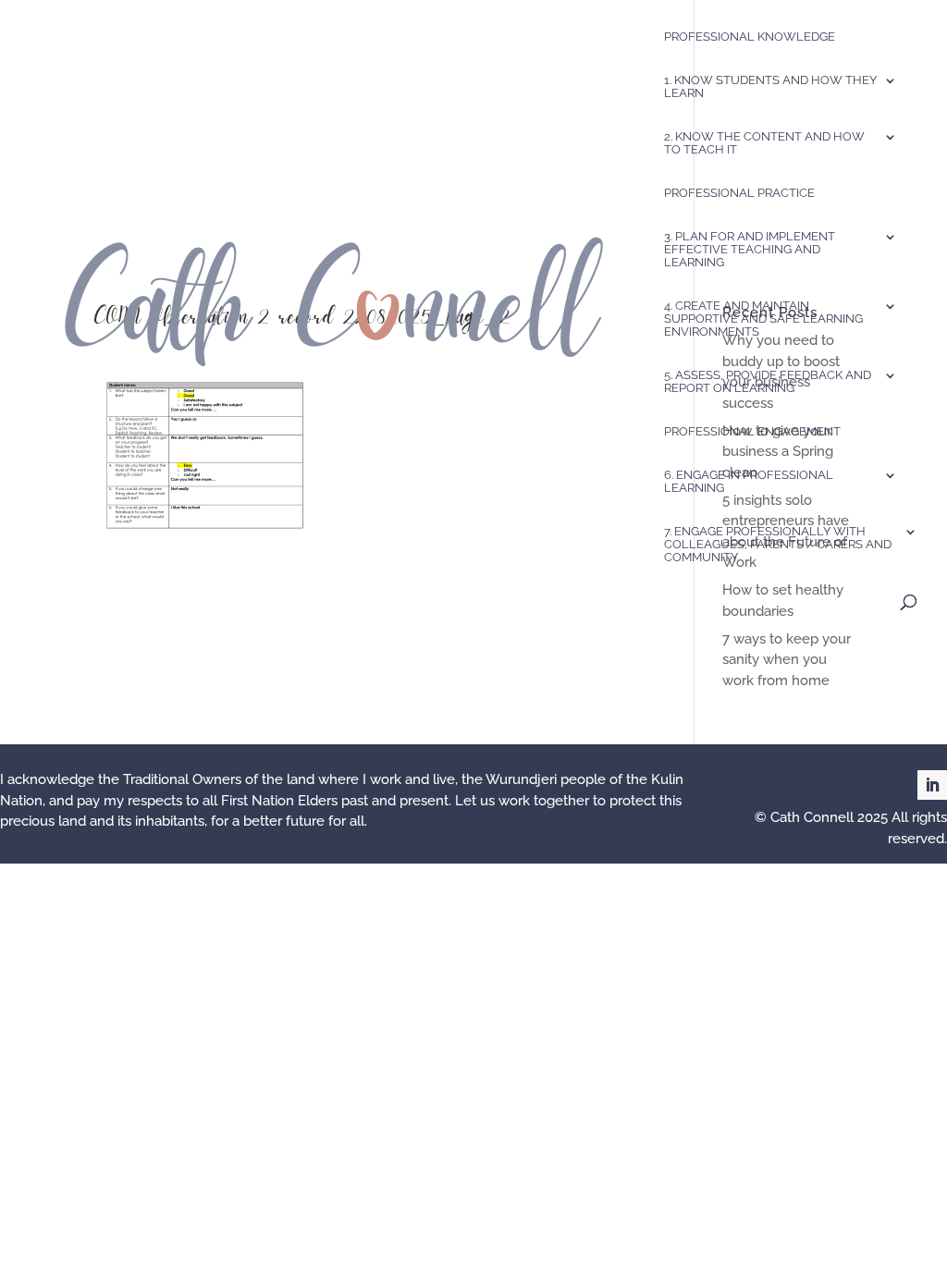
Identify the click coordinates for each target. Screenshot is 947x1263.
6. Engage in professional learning (748, 482)
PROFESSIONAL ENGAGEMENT (752, 431)
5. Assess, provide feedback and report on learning (767, 382)
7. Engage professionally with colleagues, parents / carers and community (778, 544)
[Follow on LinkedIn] (932, 785)
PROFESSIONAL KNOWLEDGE (749, 37)
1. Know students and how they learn (770, 87)
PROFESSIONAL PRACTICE (739, 193)
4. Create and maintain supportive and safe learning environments (763, 319)
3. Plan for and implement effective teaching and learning (749, 249)
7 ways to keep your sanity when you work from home (786, 660)
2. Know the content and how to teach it (764, 143)
